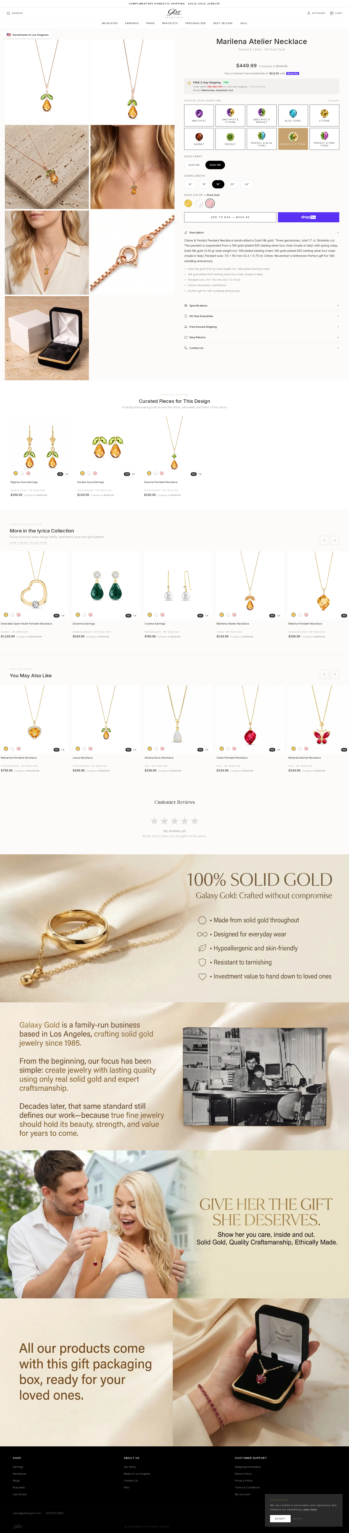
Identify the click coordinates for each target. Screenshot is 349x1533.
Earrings (132, 23)
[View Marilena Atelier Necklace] (250, 585)
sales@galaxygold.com (27, 1513)
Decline (298, 1518)
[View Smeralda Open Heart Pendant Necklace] (34, 585)
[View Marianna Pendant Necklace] (34, 719)
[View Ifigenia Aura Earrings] (41, 447)
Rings (150, 23)
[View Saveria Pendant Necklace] (174, 447)
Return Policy (243, 1473)
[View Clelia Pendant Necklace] (250, 719)
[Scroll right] (334, 540)
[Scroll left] (324, 540)
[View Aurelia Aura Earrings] (107, 447)
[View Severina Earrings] (106, 585)
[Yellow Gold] (188, 203)
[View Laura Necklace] (106, 719)
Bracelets (170, 23)
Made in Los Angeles (137, 1473)
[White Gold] (199, 203)
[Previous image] (14, 447)
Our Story (130, 1466)
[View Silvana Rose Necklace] (178, 719)
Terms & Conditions (247, 1487)
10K (60, 474)
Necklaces (110, 23)
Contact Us (131, 1480)
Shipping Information (248, 1466)
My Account (242, 1494)
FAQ (126, 1487)
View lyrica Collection (28, 543)
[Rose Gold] (210, 203)
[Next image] (67, 447)
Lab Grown (20, 1494)
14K (66, 474)
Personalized (195, 23)
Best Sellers (223, 23)
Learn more (309, 1509)
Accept (280, 1518)
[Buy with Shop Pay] (308, 217)
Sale (243, 23)
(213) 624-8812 (55, 1513)
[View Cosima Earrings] (178, 585)
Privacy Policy (243, 1480)
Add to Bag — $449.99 (230, 217)
